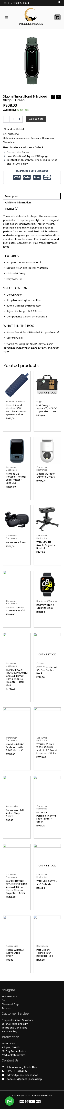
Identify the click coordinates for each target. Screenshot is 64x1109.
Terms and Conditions (14, 1027)
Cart (4, 1000)
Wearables (9, 142)
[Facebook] (22, 1101)
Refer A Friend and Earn (15, 1024)
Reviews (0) (12, 208)
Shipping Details (11, 1047)
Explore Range (10, 996)
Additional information (18, 202)
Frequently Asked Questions (17, 1020)
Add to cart (36, 118)
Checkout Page (10, 1004)
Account (6, 1008)
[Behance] (38, 1101)
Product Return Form (13, 1055)
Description (11, 196)
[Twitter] (27, 1101)
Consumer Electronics (42, 138)
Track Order (8, 1043)
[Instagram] (32, 1101)
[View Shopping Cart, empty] (57, 17)
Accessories (23, 138)
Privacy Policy (9, 1031)
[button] (13, 129)
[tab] (32, 196)
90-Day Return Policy (14, 1051)
